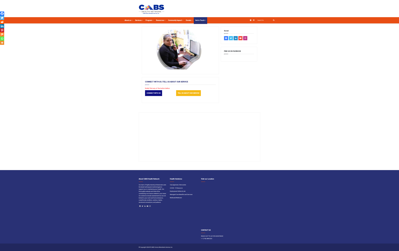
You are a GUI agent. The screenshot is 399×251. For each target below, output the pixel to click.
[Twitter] (2, 18)
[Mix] (2, 34)
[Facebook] (2, 14)
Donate (188, 20)
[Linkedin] (2, 26)
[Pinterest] (2, 30)
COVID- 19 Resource (176, 188)
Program (149, 20)
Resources (160, 20)
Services (138, 20)
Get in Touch (200, 20)
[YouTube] (147, 206)
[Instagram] (150, 206)
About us (128, 20)
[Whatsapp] (2, 39)
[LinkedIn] (145, 206)
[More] (2, 43)
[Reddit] (2, 22)
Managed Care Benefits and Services (181, 194)
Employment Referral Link (177, 191)
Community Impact (175, 20)
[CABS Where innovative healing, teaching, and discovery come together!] (151, 9)
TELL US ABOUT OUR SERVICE (188, 93)
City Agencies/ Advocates (178, 185)
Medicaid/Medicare (176, 197)
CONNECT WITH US (154, 93)
